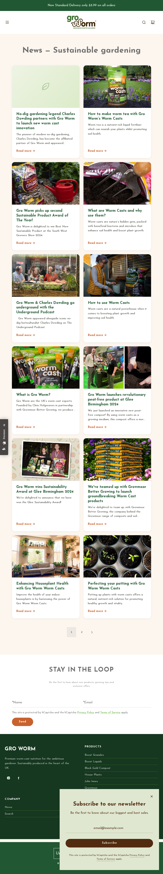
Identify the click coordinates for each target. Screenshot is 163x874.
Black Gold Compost (98, 768)
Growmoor (91, 787)
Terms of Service (110, 712)
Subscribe (109, 842)
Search (9, 813)
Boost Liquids (93, 761)
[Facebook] (18, 778)
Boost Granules (94, 755)
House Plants (93, 774)
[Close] (151, 796)
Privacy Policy (85, 712)
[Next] (91, 632)
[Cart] (152, 22)
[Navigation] (7, 22)
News (8, 807)
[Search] (144, 22)
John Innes (91, 781)
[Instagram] (8, 778)
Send (22, 721)
